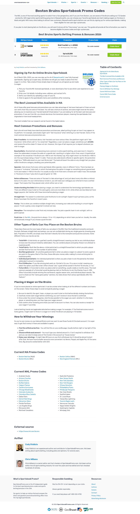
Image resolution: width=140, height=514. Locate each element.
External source (105, 97)
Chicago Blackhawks (26, 390)
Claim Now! (114, 46)
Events (83, 2)
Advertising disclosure (98, 498)
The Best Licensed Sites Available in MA (112, 76)
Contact (94, 493)
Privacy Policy (95, 495)
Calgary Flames (24, 385)
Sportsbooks (52, 2)
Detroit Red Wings (25, 399)
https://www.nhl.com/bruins (29, 431)
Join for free (115, 2)
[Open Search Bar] (123, 2)
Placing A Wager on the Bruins (109, 86)
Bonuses (94, 2)
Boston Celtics (65, 357)
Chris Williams (41, 67)
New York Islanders (66, 381)
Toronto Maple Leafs (67, 401)
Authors (94, 487)
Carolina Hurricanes (26, 387)
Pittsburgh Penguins (67, 390)
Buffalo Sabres (24, 383)
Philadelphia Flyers (66, 387)
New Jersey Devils (66, 378)
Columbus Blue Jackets (27, 394)
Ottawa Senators (66, 385)
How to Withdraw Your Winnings (109, 89)
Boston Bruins (24, 359)
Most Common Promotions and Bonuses (112, 79)
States (63, 2)
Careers (93, 490)
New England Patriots (67, 359)
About (93, 484)
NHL (29, 217)
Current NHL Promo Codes (108, 94)
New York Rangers (66, 383)
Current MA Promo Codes (107, 91)
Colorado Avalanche (26, 392)
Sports (73, 2)
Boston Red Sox (24, 357)
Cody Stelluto (20, 67)
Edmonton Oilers (25, 401)
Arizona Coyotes (25, 378)
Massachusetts (58, 77)
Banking (104, 2)
